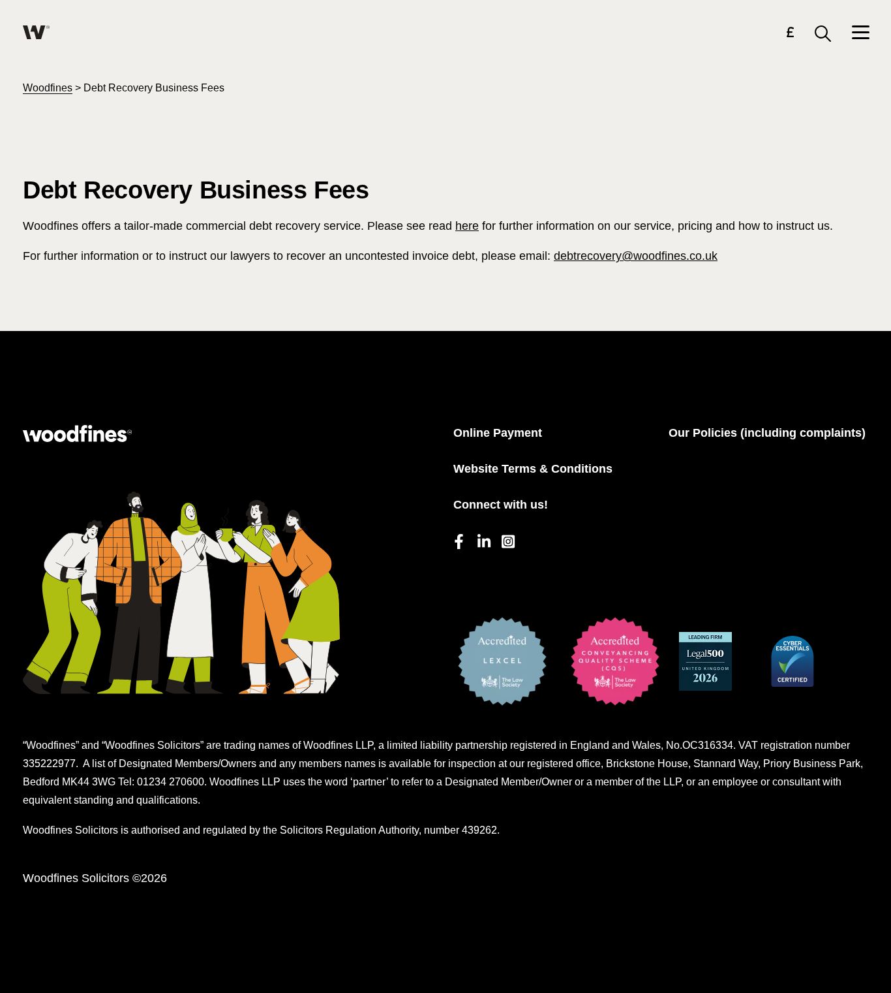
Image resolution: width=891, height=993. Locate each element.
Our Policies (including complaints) (767, 432)
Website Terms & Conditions (532, 468)
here (467, 225)
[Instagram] (507, 539)
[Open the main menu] (860, 33)
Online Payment (497, 432)
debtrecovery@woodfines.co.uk (635, 255)
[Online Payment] (790, 34)
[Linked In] (483, 539)
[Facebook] (458, 539)
